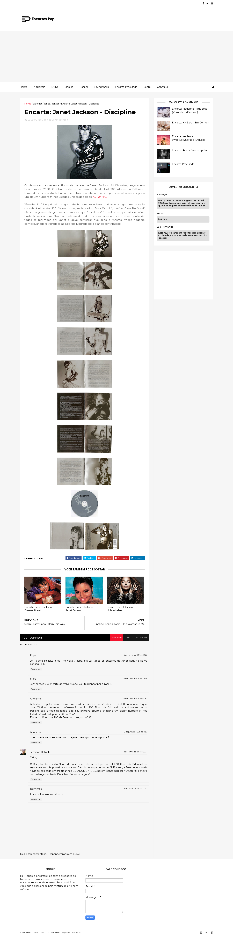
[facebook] (203, 3)
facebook (141, 638)
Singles (69, 86)
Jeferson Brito (38, 752)
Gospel (83, 86)
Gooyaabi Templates (71, 932)
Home (23, 86)
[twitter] (207, 3)
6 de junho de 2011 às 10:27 (135, 655)
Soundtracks (101, 86)
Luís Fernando (165, 227)
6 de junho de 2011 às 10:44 (135, 678)
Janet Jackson (52, 103)
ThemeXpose (38, 932)
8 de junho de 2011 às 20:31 (135, 752)
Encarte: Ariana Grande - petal (189, 150)
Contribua (163, 86)
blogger (117, 638)
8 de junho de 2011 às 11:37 (135, 732)
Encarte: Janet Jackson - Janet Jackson (79, 609)
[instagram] (212, 3)
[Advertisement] (116, 56)
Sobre (147, 86)
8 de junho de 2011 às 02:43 (135, 698)
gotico (160, 213)
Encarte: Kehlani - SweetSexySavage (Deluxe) (188, 138)
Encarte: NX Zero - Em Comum (190, 122)
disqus (129, 638)
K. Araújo (162, 194)
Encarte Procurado (126, 86)
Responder (36, 669)
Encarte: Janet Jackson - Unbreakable (121, 609)
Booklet (37, 103)
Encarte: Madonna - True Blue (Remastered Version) (189, 110)
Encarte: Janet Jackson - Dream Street (38, 609)
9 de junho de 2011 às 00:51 (135, 788)
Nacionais (39, 86)
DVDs (54, 86)
